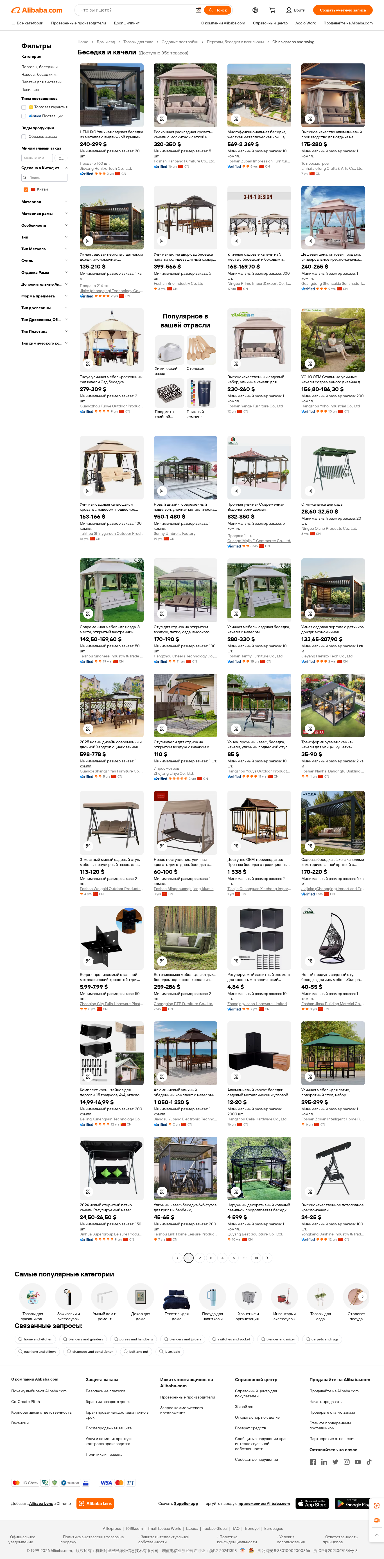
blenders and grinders (86, 1339)
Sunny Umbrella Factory (174, 533)
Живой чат (244, 1406)
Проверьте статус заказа (332, 1412)
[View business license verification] (242, 1550)
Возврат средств (250, 1428)
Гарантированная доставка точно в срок (117, 1415)
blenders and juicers (186, 1339)
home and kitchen (38, 1339)
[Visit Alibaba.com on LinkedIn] (324, 1462)
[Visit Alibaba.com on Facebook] (313, 1462)
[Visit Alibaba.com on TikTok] (369, 1462)
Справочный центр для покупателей (256, 1393)
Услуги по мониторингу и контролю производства (109, 1441)
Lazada (192, 1528)
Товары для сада (138, 42)
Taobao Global (215, 1528)
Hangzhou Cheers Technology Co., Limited (186, 656)
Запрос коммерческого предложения (181, 1410)
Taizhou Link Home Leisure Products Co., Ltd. (186, 1234)
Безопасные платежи (105, 1391)
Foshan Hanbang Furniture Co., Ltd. (184, 161)
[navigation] (43, 650)
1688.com (134, 1528)
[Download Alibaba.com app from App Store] (312, 1503)
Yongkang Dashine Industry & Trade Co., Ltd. (333, 1234)
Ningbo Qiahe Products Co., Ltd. (329, 528)
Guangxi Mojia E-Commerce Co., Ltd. (259, 540)
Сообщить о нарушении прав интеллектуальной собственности (261, 1443)
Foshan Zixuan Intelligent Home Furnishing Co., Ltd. (333, 1119)
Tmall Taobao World (164, 1528)
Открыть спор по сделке (257, 1417)
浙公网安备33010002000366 (283, 1550)
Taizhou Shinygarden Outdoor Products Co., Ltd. (112, 533)
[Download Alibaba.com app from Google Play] (354, 1503)
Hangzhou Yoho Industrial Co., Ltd (330, 406)
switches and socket (234, 1339)
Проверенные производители (187, 1397)
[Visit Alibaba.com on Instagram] (346, 1462)
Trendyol (251, 1528)
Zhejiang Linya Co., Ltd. (174, 773)
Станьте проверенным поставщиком (330, 1425)
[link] (376, 1505)
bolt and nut (138, 1352)
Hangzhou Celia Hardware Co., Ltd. (257, 1119)
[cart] (273, 11)
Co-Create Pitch (25, 1401)
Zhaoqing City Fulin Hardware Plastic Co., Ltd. (112, 1003)
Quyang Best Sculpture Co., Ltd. (255, 1234)
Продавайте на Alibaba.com (334, 1391)
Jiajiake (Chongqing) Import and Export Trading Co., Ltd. (333, 888)
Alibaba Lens (41, 1503)
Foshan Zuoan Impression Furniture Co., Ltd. (259, 161)
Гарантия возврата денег (108, 1401)
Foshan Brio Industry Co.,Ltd (178, 283)
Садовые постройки (180, 42)
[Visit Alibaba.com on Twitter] (335, 1462)
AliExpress (112, 1528)
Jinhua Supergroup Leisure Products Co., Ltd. (112, 1234)
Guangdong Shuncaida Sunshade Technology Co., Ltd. (333, 283)
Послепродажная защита (109, 1428)
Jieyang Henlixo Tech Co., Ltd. (106, 168)
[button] (198, 10)
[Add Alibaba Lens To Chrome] (95, 1503)
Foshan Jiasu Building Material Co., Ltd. (333, 1003)
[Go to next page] (267, 1258)
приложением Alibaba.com (264, 1503)
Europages (273, 1528)
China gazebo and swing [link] (293, 42)
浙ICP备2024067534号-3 (335, 1550)
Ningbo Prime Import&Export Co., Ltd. (259, 283)
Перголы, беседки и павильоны (235, 42)
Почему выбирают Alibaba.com (39, 1391)
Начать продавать (326, 1401)
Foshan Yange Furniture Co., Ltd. (255, 406)
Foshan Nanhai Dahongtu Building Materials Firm (333, 771)
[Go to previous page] (177, 1258)
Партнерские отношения (332, 1438)
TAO (236, 1528)
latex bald (172, 1352)
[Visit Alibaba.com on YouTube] (357, 1462)
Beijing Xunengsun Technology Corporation (112, 1119)
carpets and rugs (324, 1339)
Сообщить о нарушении (256, 1459)
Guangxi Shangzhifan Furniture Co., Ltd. (112, 771)
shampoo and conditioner (93, 1352)
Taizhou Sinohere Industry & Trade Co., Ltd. (112, 656)
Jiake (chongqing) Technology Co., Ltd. (112, 290)
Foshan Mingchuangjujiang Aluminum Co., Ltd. (186, 888)
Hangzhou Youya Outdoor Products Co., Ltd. (259, 771)
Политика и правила (104, 1454)
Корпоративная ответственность (41, 1412)
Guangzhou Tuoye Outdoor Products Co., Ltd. (112, 406)
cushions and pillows (40, 1352)
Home (83, 42)
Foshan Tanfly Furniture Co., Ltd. (255, 656)
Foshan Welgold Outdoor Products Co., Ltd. (112, 888)
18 (256, 1258)
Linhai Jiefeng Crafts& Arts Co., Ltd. (332, 168)
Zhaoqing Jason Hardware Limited (257, 1003)
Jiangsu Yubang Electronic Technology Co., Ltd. (186, 1119)
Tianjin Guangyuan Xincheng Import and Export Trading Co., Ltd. (259, 888)
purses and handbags (136, 1339)
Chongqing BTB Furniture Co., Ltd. (183, 1003)
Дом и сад (106, 42)
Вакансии (20, 1423)
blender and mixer (280, 1339)
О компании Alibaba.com (34, 1379)
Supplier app (186, 1503)
